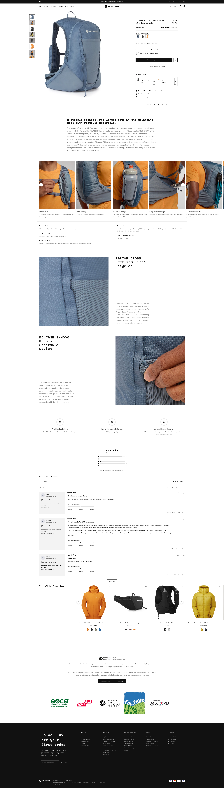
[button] (169, 27)
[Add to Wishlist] (176, 60)
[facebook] (154, 104)
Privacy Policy (150, 739)
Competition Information (152, 748)
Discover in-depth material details (149, 53)
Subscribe (64, 763)
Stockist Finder (85, 741)
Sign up (174, 1)
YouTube (173, 741)
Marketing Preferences (152, 745)
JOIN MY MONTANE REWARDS (97, 1)
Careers (83, 743)
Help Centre (106, 737)
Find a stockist (182, 1)
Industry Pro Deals (85, 745)
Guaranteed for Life (129, 737)
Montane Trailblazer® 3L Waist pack (130, 623)
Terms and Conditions (152, 741)
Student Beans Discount (109, 741)
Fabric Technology (129, 748)
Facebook (173, 737)
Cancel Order (106, 752)
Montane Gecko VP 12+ (167, 623)
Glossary (120, 681)
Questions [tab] (55, 477)
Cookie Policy (150, 737)
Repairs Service (128, 741)
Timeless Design (128, 743)
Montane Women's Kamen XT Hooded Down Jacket (204, 623)
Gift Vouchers (106, 743)
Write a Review (179, 482)
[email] (166, 104)
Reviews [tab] (43, 477)
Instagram (173, 739)
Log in (169, 1)
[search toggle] (170, 6)
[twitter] (158, 104)
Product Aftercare (129, 745)
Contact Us (106, 754)
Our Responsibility (85, 739)
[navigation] (41, 184)
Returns (105, 748)
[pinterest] (162, 104)
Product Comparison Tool (109, 750)
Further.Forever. (105, 681)
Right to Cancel (150, 743)
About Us (83, 737)
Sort (168, 488)
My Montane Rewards (108, 739)
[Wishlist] (175, 6)
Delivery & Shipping (108, 745)
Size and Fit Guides (129, 739)
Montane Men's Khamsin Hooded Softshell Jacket (94, 623)
